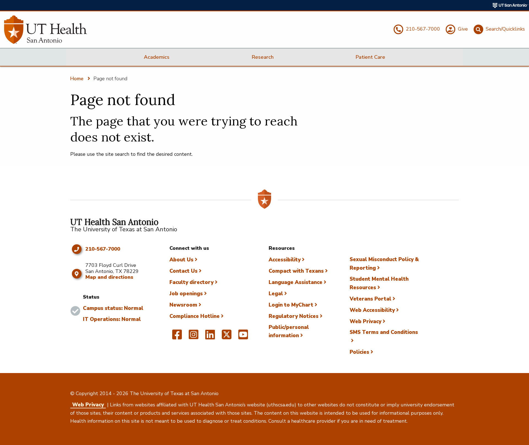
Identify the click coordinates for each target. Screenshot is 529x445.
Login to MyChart (291, 305)
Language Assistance (295, 282)
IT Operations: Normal (112, 319)
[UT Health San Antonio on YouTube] (243, 337)
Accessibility (285, 259)
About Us (181, 259)
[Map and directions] (76, 274)
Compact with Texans (296, 271)
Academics (156, 57)
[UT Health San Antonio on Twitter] (226, 337)
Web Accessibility (372, 310)
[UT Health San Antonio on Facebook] (177, 337)
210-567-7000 (102, 249)
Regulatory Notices (294, 316)
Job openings (186, 293)
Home (76, 78)
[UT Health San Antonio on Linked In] (210, 337)
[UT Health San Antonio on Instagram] (193, 337)
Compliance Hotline (194, 316)
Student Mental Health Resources (379, 283)
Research (263, 57)
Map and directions (109, 277)
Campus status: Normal (113, 308)
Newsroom (183, 305)
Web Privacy (365, 321)
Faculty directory (191, 282)
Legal (276, 293)
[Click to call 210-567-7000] (76, 249)
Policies (359, 352)
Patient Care (370, 57)
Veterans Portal (370, 298)
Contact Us (183, 271)
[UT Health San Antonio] (45, 29)
